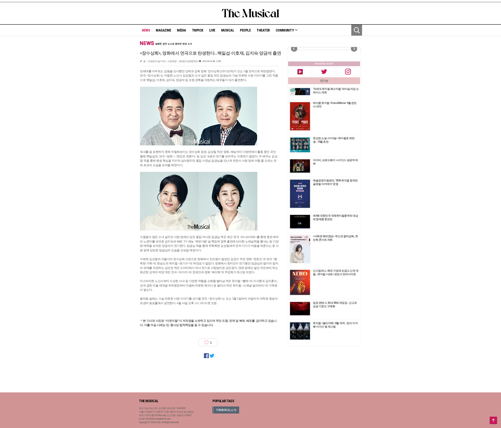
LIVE (212, 30)
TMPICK (197, 30)
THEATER (263, 30)
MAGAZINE (163, 30)
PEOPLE (245, 30)
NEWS (146, 30)
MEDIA (181, 30)
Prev (294, 49)
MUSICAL (227, 30)
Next (354, 49)
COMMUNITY (285, 30)
